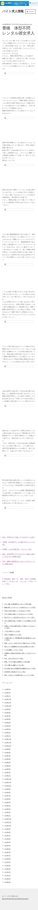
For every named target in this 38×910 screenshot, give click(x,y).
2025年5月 (7, 722)
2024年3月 (7, 769)
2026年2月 (7, 693)
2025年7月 (7, 716)
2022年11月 (7, 822)
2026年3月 (7, 689)
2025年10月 (7, 706)
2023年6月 (7, 799)
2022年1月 (7, 855)
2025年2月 (7, 732)
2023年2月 (7, 812)
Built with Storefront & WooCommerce (15, 899)
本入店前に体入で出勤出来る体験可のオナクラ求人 (20, 668)
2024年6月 (7, 759)
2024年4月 (7, 766)
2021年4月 (7, 865)
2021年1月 (7, 875)
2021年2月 (7, 872)
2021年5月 (7, 862)
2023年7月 (7, 796)
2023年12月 (7, 779)
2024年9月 (7, 749)
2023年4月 (7, 806)
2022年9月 (7, 829)
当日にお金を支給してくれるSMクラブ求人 (17, 611)
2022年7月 (7, 835)
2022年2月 (7, 852)
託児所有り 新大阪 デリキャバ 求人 (15, 672)
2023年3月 (7, 809)
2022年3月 (7, 849)
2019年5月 (7, 882)
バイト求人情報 (13, 11)
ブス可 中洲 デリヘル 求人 (12, 631)
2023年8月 (7, 792)
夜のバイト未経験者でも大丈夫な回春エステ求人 (19, 646)
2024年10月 (7, 746)
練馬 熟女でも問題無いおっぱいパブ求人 (28, 580)
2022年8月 (7, 832)
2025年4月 (7, 726)
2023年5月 (7, 802)
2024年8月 (7, 752)
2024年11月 (7, 742)
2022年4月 (7, 846)
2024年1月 (7, 776)
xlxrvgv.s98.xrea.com (25, 24)
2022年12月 (7, 819)
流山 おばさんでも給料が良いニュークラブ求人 (19, 675)
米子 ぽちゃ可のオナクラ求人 (13, 658)
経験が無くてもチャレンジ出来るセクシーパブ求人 (20, 607)
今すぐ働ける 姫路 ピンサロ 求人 (14, 665)
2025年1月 (7, 736)
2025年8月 (7, 713)
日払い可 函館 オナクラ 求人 (13, 635)
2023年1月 (7, 816)
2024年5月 (7, 762)
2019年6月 (7, 879)
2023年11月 (7, 782)
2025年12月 (7, 699)
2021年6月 (7, 859)
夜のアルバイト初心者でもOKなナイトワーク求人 (19, 617)
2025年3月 (7, 729)
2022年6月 (7, 839)
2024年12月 (7, 739)
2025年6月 (7, 719)
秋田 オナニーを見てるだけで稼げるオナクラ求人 (20, 643)
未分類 (12, 572)
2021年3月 (7, 869)
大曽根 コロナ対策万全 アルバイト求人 (17, 549)
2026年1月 (7, 696)
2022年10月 (7, 826)
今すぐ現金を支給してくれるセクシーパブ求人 (18, 614)
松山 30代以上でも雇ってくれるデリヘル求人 (18, 537)
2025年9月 (7, 709)
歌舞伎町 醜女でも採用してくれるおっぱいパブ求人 (10, 581)
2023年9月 (7, 789)
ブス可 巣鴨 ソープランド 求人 (13, 650)
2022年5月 (7, 842)
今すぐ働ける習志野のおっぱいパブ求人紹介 (18, 604)
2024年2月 (7, 772)
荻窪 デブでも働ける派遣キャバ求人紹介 (17, 662)
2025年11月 (7, 702)
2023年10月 (7, 786)
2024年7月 (7, 756)
